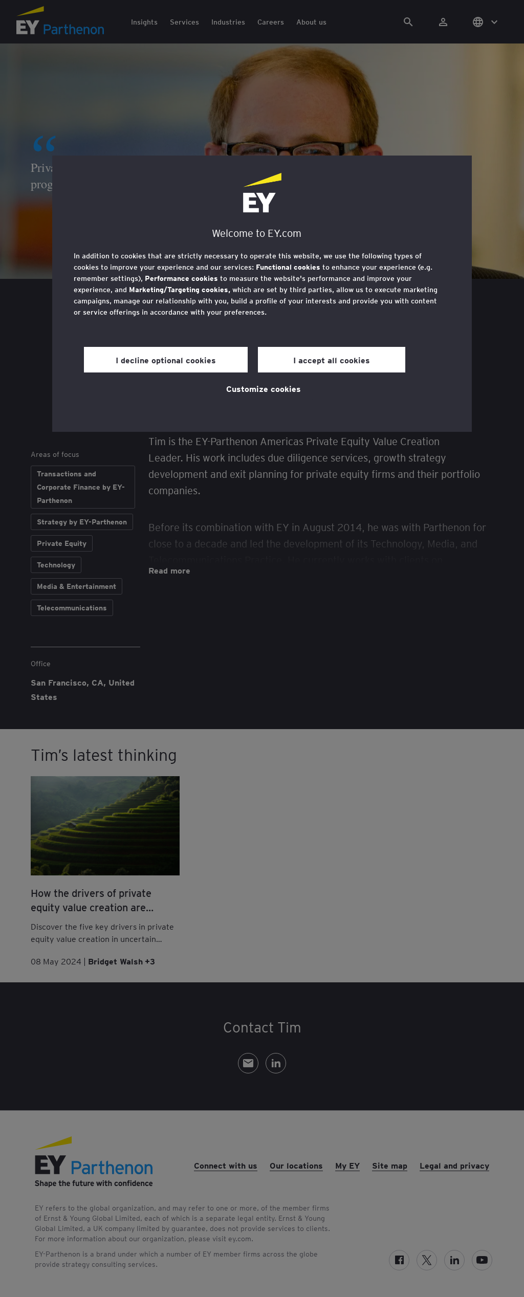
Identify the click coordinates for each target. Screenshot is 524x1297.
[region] (262, 294)
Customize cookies (263, 388)
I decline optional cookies (166, 359)
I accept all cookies (331, 359)
